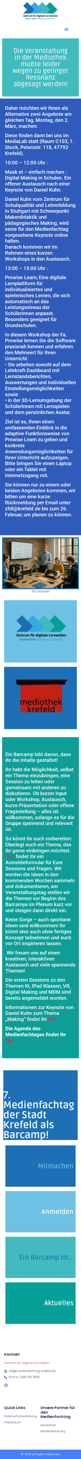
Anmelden (58, 1212)
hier (52, 1019)
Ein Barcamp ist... (46, 1257)
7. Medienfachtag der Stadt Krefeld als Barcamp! (38, 1115)
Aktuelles (59, 1303)
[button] (66, 29)
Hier (10, 856)
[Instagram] (6, 1385)
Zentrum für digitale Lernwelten (26, 1363)
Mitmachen (56, 1166)
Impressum (12, 1422)
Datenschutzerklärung (20, 1416)
